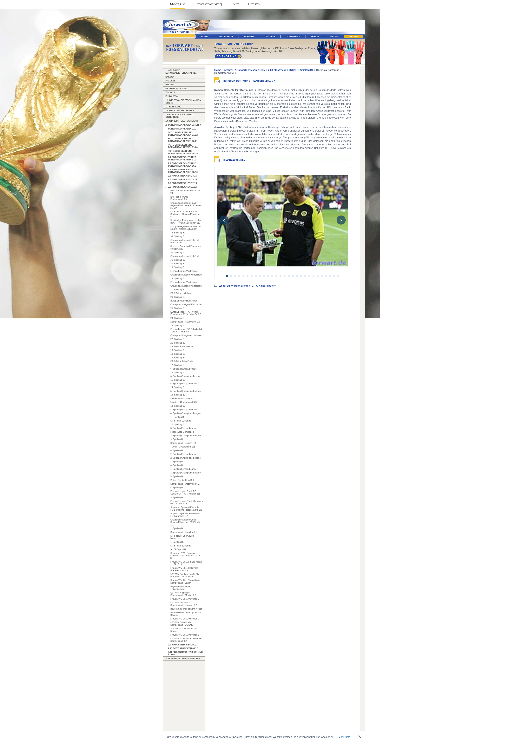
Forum (254, 4)
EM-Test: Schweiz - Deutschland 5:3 (180, 197)
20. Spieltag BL (177, 350)
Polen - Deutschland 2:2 (182, 480)
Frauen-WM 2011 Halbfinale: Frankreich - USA (184, 569)
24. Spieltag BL (177, 318)
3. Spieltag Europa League (183, 428)
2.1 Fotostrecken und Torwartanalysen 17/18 (183, 158)
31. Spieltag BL (177, 260)
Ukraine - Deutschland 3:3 (183, 402)
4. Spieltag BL (177, 487)
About (334, 36)
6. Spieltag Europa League (183, 368)
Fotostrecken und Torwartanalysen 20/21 (183, 139)
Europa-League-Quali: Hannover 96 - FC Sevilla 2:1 (186, 502)
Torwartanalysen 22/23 (183, 128)
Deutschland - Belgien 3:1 (183, 443)
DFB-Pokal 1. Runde (180, 545)
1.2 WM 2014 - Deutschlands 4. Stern (183, 101)
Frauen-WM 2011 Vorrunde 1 (184, 634)
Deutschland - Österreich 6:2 (184, 484)
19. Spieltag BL (177, 354)
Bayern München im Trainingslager (180, 587)
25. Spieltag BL (177, 308)
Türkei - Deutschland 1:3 (182, 446)
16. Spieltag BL (177, 372)
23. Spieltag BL (177, 325)
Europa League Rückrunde (183, 300)
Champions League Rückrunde (186, 304)
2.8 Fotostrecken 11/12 (182, 187)
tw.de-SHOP (226, 36)
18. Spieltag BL (177, 357)
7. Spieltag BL (177, 461)
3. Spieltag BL (177, 497)
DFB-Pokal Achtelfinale (181, 361)
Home (217, 70)
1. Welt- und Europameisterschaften (181, 71)
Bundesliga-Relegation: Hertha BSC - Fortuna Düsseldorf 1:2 (185, 221)
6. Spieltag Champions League (185, 376)
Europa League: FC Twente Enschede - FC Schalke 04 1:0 (185, 313)
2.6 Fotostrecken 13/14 (182, 179)
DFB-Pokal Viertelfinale (181, 346)
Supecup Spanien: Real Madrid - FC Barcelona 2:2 (186, 514)
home (204, 36)
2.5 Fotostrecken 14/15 (182, 175)
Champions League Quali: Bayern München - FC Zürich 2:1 (185, 522)
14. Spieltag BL (177, 387)
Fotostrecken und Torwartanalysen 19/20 (183, 146)
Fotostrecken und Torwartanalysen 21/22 (183, 133)
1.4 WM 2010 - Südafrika (179, 110)
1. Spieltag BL (177, 542)
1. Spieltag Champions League (185, 472)
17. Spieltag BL (177, 365)
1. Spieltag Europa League (183, 469)
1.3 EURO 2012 (173, 106)
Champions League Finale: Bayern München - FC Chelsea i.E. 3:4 (186, 205)
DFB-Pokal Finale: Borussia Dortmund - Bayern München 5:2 (184, 214)
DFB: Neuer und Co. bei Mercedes (182, 537)
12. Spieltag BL (177, 406)
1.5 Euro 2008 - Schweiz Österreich (179, 115)
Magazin (177, 4)
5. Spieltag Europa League (183, 383)
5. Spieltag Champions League (185, 391)
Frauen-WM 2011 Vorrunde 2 (184, 618)
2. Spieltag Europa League (183, 454)
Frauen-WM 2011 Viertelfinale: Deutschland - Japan (185, 581)
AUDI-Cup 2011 (178, 549)
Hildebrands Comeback (182, 432)
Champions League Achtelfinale (186, 335)
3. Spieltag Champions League (185, 435)
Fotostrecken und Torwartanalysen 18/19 (183, 152)
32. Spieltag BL (177, 252)
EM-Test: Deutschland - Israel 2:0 (185, 191)
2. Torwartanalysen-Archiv (183, 125)
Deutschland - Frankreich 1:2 (185, 321)
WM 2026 (270, 36)
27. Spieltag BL (177, 289)
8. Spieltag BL (177, 450)
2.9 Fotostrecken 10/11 (182, 644)
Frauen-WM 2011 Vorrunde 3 (184, 599)
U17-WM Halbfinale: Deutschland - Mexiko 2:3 (183, 593)
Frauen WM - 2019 (175, 88)
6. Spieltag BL (177, 465)
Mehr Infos (344, 737)
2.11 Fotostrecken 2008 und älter (185, 653)
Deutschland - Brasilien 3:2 (183, 532)
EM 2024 (169, 76)
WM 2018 (170, 92)
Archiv (353, 36)
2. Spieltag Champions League (185, 458)
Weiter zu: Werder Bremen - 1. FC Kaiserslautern (247, 285)
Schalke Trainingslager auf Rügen (183, 629)
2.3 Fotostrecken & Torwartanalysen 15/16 (183, 170)
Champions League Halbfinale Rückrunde (185, 241)
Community (293, 36)
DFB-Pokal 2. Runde (180, 420)
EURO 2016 (171, 96)
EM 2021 (169, 84)
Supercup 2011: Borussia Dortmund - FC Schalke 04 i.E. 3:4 (185, 555)
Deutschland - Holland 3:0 (183, 398)
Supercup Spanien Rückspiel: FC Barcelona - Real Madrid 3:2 (186, 508)
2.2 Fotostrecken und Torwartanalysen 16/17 (183, 164)
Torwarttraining (208, 4)
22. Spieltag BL (177, 339)
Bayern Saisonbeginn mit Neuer (186, 609)
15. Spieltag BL (177, 380)
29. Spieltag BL (177, 267)
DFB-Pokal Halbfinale (181, 293)
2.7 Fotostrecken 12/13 (182, 183)
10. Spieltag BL (177, 424)
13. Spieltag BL (177, 394)
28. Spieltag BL (177, 278)
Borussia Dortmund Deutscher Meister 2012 (185, 247)
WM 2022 (170, 80)
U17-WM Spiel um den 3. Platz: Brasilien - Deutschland (185, 575)
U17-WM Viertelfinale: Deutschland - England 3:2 (183, 603)
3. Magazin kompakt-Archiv (182, 658)
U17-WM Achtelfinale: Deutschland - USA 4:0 (181, 623)
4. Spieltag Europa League (183, 409)
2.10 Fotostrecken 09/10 (183, 648)
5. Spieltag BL (177, 476)
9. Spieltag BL (177, 439)
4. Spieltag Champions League (185, 413)
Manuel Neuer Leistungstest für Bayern (186, 613)
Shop (234, 4)
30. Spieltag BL (177, 263)
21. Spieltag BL (177, 342)
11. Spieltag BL (177, 417)
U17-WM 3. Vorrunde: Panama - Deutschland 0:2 (186, 639)
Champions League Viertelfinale (186, 274)
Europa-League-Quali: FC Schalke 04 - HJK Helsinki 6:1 (185, 492)
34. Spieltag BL (177, 232)
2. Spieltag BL (177, 528)
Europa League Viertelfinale (184, 271)
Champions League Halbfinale (185, 256)
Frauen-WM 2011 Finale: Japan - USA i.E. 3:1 (186, 562)
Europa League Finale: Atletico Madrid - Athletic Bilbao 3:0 (185, 227)
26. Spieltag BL (177, 297)
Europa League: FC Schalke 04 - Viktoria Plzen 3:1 (186, 330)
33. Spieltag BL (177, 236)
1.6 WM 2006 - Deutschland (181, 121)
